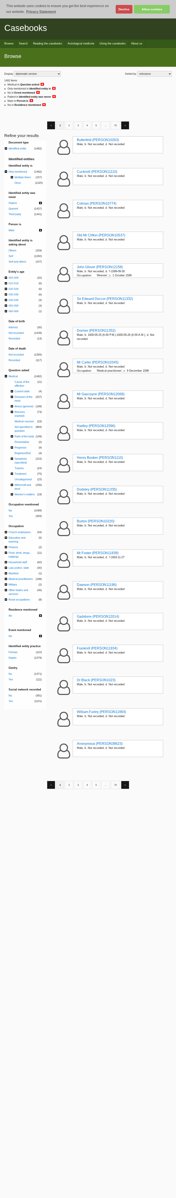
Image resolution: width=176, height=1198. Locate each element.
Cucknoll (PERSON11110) (97, 171)
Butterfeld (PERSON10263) (98, 140)
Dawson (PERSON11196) (97, 585)
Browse (9, 43)
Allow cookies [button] (152, 9)
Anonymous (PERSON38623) (100, 743)
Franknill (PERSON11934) (97, 648)
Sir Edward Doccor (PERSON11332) (105, 299)
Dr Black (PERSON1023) (96, 680)
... (105, 125)
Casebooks (25, 28)
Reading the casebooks (47, 43)
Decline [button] (123, 9)
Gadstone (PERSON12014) (98, 616)
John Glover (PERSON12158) (100, 267)
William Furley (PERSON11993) (101, 712)
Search (23, 43)
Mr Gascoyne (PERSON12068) (100, 394)
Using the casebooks (113, 43)
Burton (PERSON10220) (95, 521)
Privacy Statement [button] (41, 12)
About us (136, 43)
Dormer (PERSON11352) (96, 330)
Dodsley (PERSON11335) (97, 489)
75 (115, 125)
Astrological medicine (81, 43)
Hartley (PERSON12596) (96, 426)
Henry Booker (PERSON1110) (100, 457)
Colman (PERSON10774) (96, 203)
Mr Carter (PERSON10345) (97, 362)
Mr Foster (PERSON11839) (97, 553)
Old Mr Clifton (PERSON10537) (101, 235)
